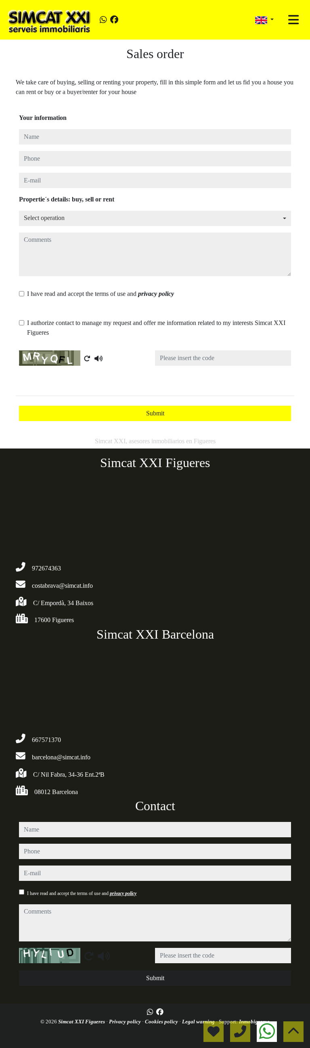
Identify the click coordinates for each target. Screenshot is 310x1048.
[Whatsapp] (103, 19)
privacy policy (156, 293)
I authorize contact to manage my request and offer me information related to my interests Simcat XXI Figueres (156, 327)
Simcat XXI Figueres (82, 1022)
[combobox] (155, 218)
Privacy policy (125, 1022)
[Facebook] (114, 19)
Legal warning (199, 1022)
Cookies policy (162, 1022)
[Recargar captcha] (87, 358)
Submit (155, 413)
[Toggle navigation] (293, 19)
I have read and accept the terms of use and (100, 293)
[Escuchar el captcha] (98, 358)
